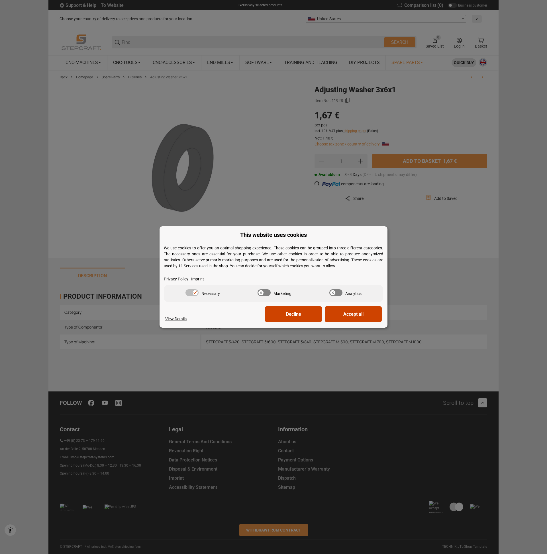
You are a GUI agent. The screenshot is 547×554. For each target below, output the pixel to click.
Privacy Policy (176, 279)
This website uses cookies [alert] (273, 235)
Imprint (197, 279)
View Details (176, 319)
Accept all (353, 314)
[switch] (192, 292)
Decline (293, 314)
